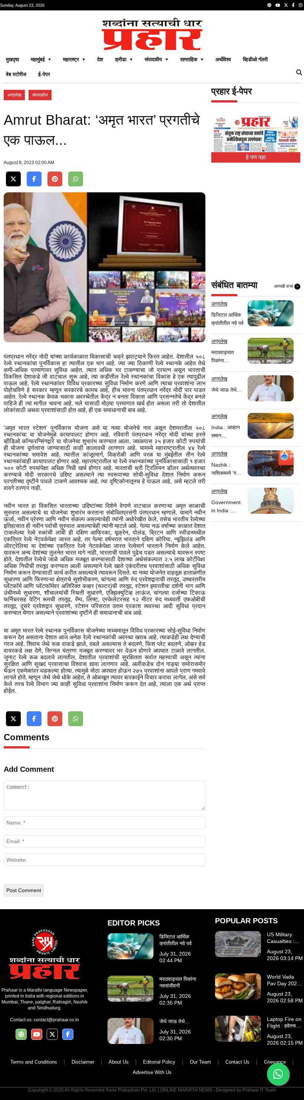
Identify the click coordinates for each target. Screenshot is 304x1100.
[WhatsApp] (75, 179)
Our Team (200, 1062)
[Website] (269, 5)
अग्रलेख (14, 95)
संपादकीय (40, 95)
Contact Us (237, 1062)
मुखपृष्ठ (12, 59)
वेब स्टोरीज (16, 74)
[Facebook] (293, 5)
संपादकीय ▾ (156, 59)
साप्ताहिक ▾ (192, 59)
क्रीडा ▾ (124, 59)
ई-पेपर (44, 74)
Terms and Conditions (33, 1062)
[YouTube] (277, 5)
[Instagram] (301, 5)
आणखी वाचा (286, 286)
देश (100, 59)
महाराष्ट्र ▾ (74, 59)
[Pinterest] (54, 179)
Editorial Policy (159, 1062)
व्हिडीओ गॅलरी (255, 59)
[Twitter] (286, 5)
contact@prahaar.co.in (56, 1019)
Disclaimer (83, 1062)
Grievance (275, 1062)
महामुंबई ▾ (41, 59)
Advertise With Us (152, 1072)
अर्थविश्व (223, 59)
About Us (119, 1062)
